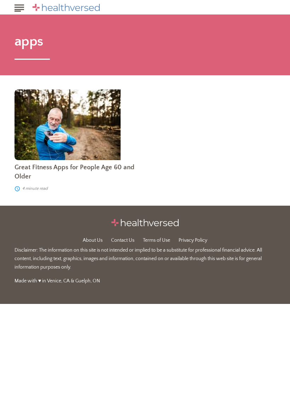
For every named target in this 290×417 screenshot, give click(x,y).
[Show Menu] (19, 6)
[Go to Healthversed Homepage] (66, 7)
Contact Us (122, 240)
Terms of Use (156, 240)
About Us (93, 240)
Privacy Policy (193, 240)
